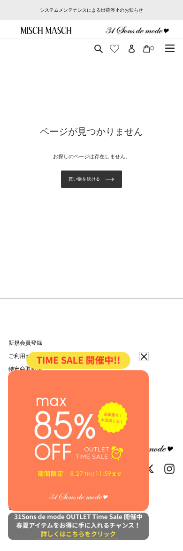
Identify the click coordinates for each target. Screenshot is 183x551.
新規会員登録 (25, 342)
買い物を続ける (84, 178)
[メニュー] (169, 48)
